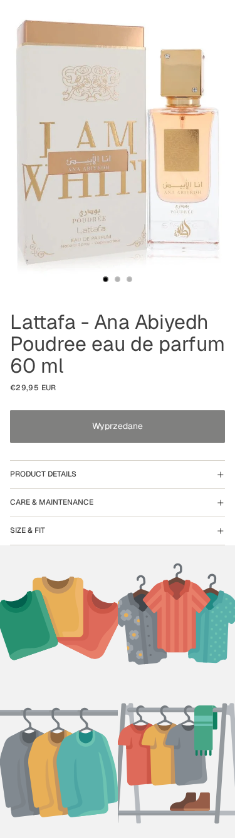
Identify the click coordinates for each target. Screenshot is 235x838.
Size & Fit (27, 530)
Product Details (43, 474)
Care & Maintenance (51, 502)
